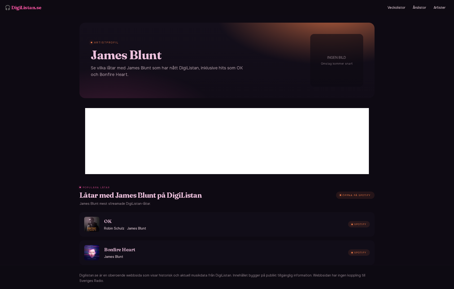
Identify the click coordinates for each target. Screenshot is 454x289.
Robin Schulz (114, 228)
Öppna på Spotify (357, 195)
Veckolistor (396, 7)
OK (107, 221)
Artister (439, 7)
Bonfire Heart (119, 249)
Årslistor (419, 7)
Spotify (360, 224)
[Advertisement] (227, 141)
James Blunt (136, 228)
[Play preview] (91, 224)
